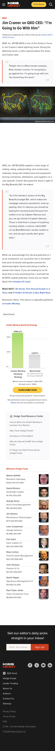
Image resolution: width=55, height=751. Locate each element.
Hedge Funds (9, 678)
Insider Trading (10, 683)
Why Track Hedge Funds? (21, 430)
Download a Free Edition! (21, 436)
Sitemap (7, 703)
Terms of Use (9, 716)
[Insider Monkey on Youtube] (44, 665)
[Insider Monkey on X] (37, 665)
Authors (7, 693)
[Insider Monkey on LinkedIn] (50, 665)
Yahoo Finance (9, 314)
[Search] (51, 4)
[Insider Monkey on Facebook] (31, 665)
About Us (7, 688)
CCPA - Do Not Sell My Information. (20, 726)
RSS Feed (12, 673)
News (4, 18)
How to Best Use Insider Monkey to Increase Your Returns (26, 424)
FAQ (5, 721)
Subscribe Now (27, 390)
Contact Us (8, 698)
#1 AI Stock (38, 4)
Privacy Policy (9, 711)
